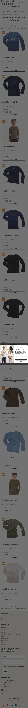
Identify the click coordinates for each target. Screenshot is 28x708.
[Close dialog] (27, 345)
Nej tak (21, 361)
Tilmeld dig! (21, 359)
